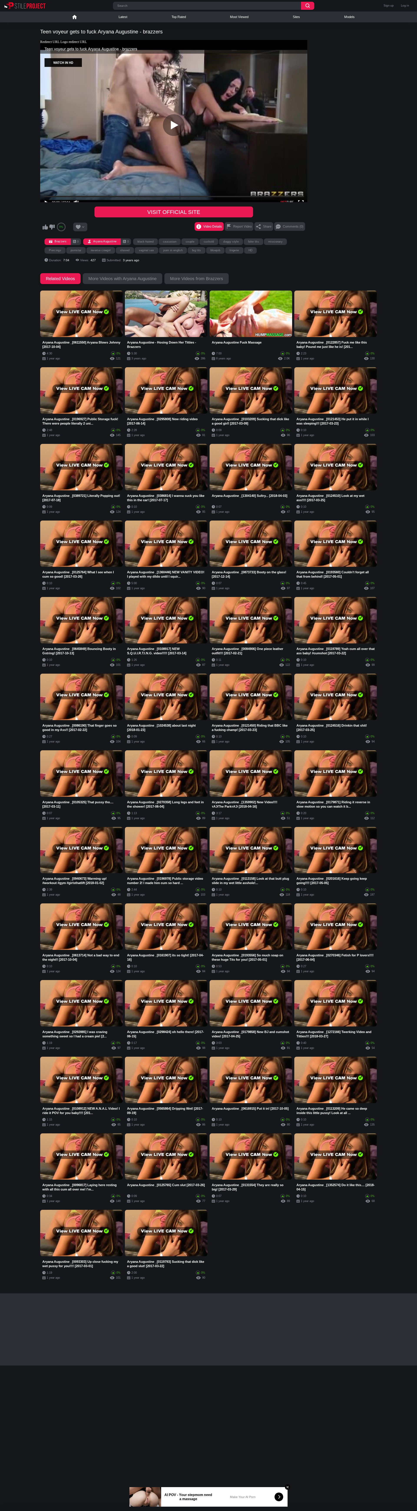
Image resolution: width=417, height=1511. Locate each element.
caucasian (169, 241)
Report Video (242, 226)
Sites (296, 17)
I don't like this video (52, 227)
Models (349, 17)
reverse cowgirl (101, 250)
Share (267, 226)
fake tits (253, 241)
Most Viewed (239, 17)
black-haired (145, 241)
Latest (123, 17)
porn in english (173, 250)
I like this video (45, 227)
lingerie (234, 250)
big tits (196, 250)
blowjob (215, 250)
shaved (125, 250)
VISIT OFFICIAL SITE (173, 212)
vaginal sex (146, 250)
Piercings (55, 250)
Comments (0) (293, 226)
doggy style (231, 241)
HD (250, 250)
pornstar (76, 250)
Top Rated (179, 17)
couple (190, 241)
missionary (275, 241)
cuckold (209, 241)
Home (74, 16)
